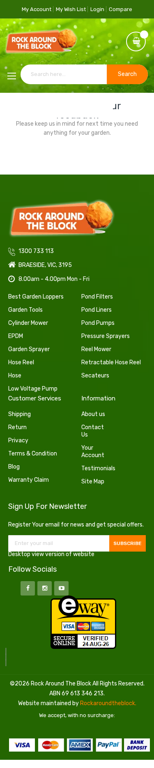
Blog (14, 466)
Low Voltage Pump (32, 388)
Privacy (18, 440)
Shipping (19, 414)
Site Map (92, 481)
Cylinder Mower (28, 323)
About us (93, 414)
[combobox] (84, 74)
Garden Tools (25, 309)
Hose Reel (21, 362)
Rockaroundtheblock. (108, 703)
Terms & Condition (32, 453)
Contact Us (92, 431)
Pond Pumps (98, 323)
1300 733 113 (46, 105)
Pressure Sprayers (105, 336)
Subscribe (127, 543)
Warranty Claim (28, 479)
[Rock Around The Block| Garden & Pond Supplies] (41, 41)
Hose (14, 375)
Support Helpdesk (91, 105)
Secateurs (95, 375)
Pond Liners (96, 309)
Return (17, 427)
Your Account (92, 451)
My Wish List (71, 9)
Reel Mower (96, 349)
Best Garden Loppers (36, 296)
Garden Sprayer (29, 349)
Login (97, 9)
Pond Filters (97, 296)
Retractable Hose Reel (111, 362)
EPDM (15, 336)
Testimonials (95, 468)
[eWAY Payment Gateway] (83, 621)
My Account (36, 9)
